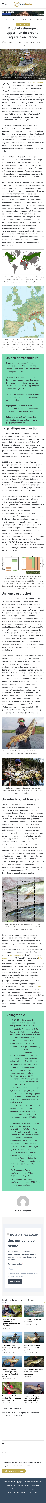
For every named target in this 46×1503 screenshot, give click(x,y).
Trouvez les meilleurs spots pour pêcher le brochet (32, 1348)
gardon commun (8, 958)
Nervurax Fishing (10, 42)
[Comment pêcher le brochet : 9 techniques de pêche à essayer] (12, 1388)
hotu (40, 958)
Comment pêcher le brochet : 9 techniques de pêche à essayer (11, 1398)
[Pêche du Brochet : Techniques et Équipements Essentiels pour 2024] (12, 1311)
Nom (4, 1443)
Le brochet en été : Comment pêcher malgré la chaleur (11, 1348)
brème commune (16, 955)
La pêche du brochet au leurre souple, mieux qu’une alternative (33, 1398)
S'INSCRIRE (15, 1281)
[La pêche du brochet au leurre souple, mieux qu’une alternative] (34, 1388)
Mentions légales (28, 1489)
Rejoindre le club (15, 1264)
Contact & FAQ (33, 1492)
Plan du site (16, 1489)
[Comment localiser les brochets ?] (34, 1311)
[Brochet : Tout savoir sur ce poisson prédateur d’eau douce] (34, 1361)
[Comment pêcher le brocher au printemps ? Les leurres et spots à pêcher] (12, 1361)
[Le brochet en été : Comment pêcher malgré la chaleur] (12, 1337)
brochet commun (36, 83)
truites (39, 986)
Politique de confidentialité (17, 1492)
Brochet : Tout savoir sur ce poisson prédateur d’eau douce (33, 1372)
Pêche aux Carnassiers (20, 19)
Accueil (8, 19)
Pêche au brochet (35, 19)
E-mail (4, 1453)
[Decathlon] (23, 13)
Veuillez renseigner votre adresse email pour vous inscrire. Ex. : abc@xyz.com (23, 1275)
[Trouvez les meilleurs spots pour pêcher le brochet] (34, 1337)
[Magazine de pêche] (23, 4)
